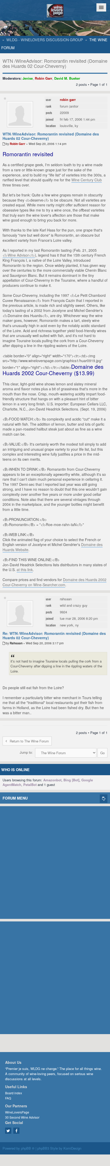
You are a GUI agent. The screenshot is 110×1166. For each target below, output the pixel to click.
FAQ (8, 1098)
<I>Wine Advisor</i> (19, 255)
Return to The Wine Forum (29, 741)
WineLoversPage (17, 1112)
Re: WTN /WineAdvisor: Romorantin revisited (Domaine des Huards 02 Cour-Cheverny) (54, 635)
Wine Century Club (86, 179)
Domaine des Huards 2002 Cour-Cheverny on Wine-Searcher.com (54, 582)
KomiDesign (72, 1148)
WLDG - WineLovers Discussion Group (44, 39)
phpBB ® (28, 1148)
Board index (13, 1093)
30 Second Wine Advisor (22, 1117)
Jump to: (26, 752)
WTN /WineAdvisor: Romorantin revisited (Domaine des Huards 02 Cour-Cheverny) (55, 63)
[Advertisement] (55, 861)
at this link (25, 569)
